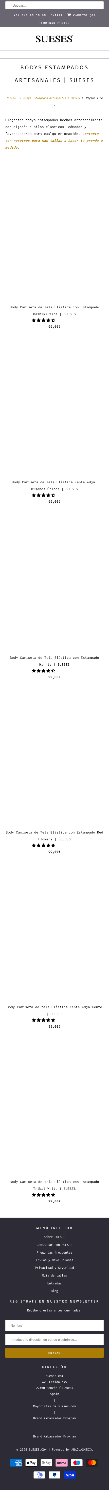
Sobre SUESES (54, 1237)
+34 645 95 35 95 (30, 15)
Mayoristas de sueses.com (54, 1406)
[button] (44, 320)
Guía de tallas (54, 1275)
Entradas (54, 1283)
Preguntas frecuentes (54, 1252)
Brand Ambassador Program (54, 1418)
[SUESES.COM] (54, 40)
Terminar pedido (54, 22)
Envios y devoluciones (54, 1260)
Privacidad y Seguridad (54, 1268)
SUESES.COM (38, 1449)
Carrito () (83, 15)
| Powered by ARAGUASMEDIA (70, 1449)
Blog (54, 1291)
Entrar (57, 15)
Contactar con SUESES (54, 1245)
